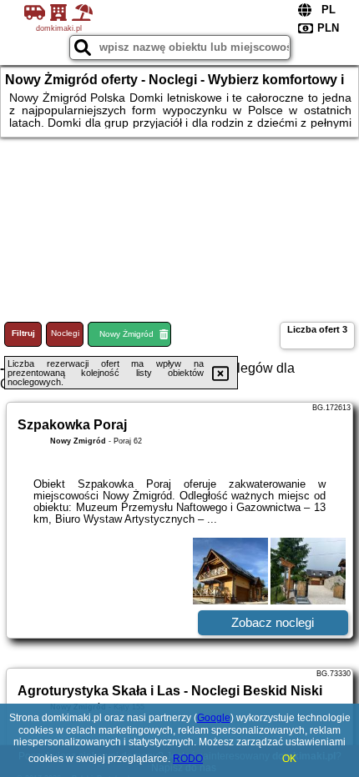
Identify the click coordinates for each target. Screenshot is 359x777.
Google (213, 718)
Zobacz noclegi (272, 622)
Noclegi (65, 333)
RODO (188, 758)
